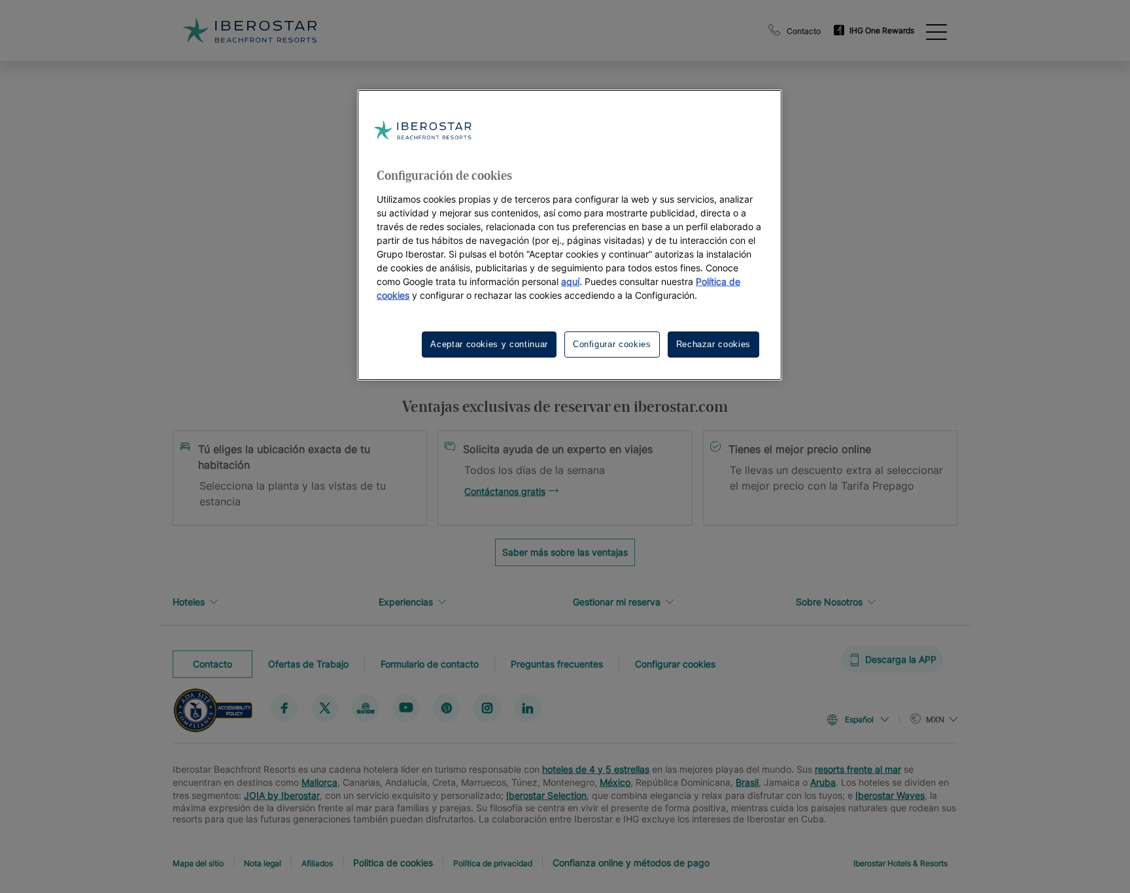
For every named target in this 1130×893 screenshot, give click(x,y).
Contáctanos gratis (504, 491)
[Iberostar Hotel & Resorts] (250, 30)
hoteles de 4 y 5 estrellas (595, 769)
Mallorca (319, 782)
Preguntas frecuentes (557, 663)
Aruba (823, 782)
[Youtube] (406, 707)
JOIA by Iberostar (282, 795)
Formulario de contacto (430, 663)
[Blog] (365, 707)
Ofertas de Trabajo (308, 663)
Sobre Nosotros (829, 601)
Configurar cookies (675, 663)
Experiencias (406, 601)
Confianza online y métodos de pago (631, 862)
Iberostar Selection (546, 795)
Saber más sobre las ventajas (565, 552)
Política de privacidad (492, 863)
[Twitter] (325, 707)
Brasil (747, 782)
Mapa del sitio (198, 863)
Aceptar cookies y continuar (489, 344)
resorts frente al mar (858, 769)
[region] (569, 235)
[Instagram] (487, 707)
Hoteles (189, 601)
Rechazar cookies (713, 344)
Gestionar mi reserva (616, 601)
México (615, 782)
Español (859, 719)
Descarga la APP (900, 659)
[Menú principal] (936, 30)
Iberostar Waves (890, 795)
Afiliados (317, 863)
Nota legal (262, 863)
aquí (570, 281)
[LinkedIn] (527, 707)
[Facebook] (284, 707)
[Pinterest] (446, 707)
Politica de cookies (393, 862)
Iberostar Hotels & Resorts (900, 863)
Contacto (804, 31)
